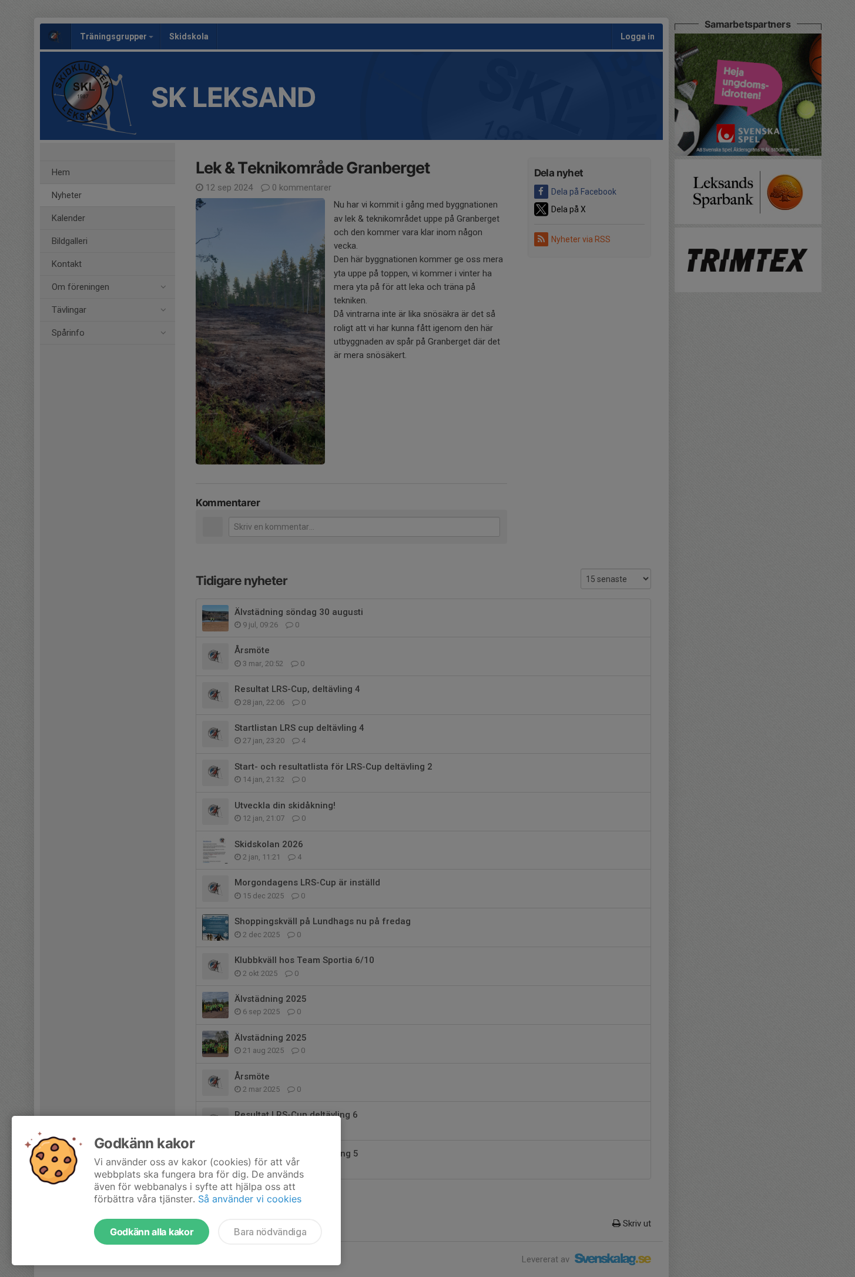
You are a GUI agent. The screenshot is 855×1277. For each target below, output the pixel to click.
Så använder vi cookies (249, 1199)
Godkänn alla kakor (151, 1232)
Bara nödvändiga (270, 1232)
